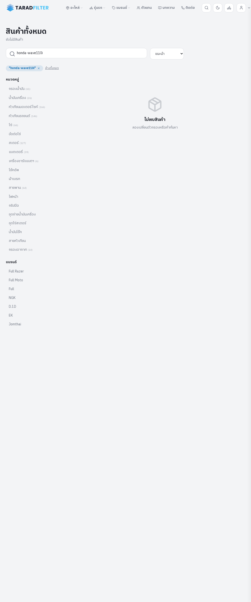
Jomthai (15, 324)
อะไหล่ (75, 8)
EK (11, 315)
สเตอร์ (17, 143)
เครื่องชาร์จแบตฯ (23, 161)
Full (11, 289)
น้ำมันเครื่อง (20, 98)
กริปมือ (14, 205)
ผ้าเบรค (14, 179)
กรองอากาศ (21, 249)
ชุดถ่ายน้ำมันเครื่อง (22, 214)
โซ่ (13, 125)
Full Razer (16, 271)
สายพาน (18, 187)
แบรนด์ (121, 8)
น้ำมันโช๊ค (15, 232)
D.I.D (12, 306)
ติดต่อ (190, 8)
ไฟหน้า (13, 197)
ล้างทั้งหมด (52, 68)
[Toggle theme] (217, 7)
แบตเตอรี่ (19, 152)
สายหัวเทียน (17, 241)
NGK (12, 298)
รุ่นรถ (98, 8)
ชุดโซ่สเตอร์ (17, 223)
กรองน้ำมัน (19, 89)
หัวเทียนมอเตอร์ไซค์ (27, 107)
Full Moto (16, 280)
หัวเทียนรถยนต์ (23, 116)
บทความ (169, 8)
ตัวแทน (146, 8)
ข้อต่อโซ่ (15, 134)
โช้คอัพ (14, 170)
